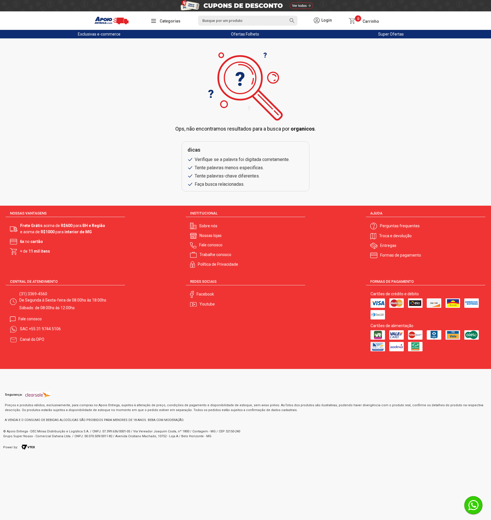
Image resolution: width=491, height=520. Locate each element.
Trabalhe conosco (215, 254)
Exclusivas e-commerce (99, 34)
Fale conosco (210, 245)
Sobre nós (208, 226)
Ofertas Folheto (245, 34)
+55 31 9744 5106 (45, 329)
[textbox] (247, 21)
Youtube (207, 304)
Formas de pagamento (400, 255)
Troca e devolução (395, 236)
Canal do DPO (32, 339)
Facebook (205, 294)
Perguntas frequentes (400, 226)
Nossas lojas (210, 235)
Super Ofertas (391, 34)
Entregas (388, 245)
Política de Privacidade (218, 264)
